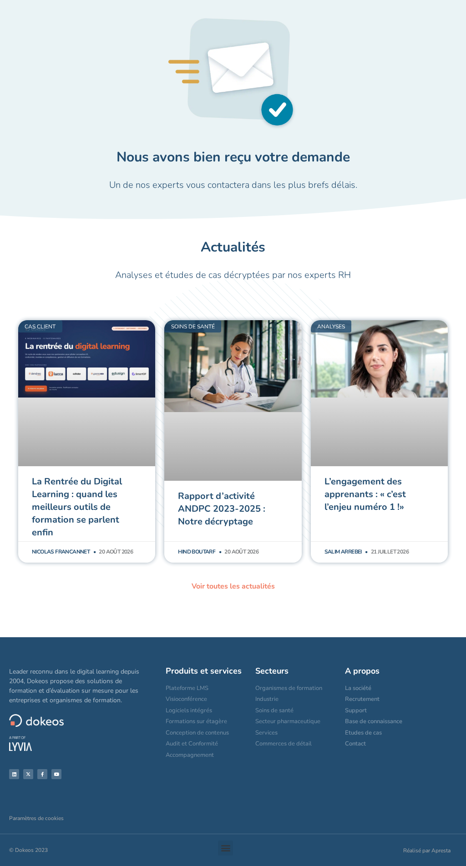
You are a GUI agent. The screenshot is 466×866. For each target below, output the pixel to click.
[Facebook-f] (42, 774)
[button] (225, 848)
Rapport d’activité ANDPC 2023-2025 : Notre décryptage (221, 509)
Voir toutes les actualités (233, 586)
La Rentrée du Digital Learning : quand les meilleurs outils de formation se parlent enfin (77, 507)
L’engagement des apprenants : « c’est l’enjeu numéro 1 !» (365, 494)
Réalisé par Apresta (427, 850)
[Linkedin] (14, 774)
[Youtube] (56, 774)
